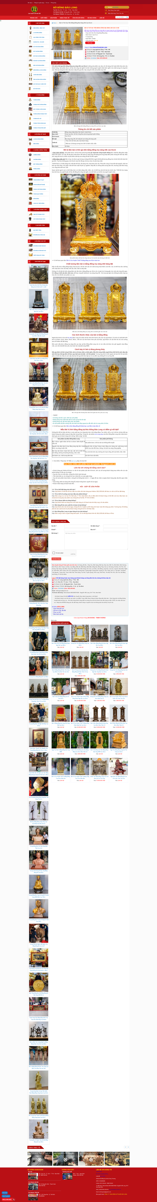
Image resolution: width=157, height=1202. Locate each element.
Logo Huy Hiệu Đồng (38, 203)
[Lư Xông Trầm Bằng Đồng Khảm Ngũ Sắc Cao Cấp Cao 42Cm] (39, 567)
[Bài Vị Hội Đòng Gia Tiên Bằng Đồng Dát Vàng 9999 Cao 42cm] (99, 739)
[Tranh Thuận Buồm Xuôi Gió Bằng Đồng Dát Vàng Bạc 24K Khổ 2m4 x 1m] (39, 445)
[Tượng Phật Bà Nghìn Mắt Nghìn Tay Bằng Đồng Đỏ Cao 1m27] (39, 933)
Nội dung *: (55, 533)
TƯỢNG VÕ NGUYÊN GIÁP (39, 128)
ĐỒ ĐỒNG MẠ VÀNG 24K (39, 234)
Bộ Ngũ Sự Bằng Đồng (39, 60)
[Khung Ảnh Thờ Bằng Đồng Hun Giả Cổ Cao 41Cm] (119, 660)
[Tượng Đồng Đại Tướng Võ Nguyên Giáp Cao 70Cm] (39, 908)
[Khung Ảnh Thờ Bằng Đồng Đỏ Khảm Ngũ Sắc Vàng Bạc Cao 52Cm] (99, 660)
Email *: (54, 529)
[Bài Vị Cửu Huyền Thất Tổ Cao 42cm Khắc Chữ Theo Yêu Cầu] (119, 686)
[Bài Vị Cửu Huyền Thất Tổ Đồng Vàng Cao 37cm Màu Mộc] (80, 766)
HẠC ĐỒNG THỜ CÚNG (38, 37)
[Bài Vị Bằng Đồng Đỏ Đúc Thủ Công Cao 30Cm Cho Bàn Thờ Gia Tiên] (39, 1055)
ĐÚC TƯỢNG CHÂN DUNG (39, 109)
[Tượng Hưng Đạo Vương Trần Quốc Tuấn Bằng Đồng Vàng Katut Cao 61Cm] (39, 1080)
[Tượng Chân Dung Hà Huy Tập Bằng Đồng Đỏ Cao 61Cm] (39, 859)
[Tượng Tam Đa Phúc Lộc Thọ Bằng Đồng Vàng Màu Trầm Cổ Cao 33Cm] (39, 688)
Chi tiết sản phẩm (59, 63)
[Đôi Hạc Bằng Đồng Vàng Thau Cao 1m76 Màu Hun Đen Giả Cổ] (39, 810)
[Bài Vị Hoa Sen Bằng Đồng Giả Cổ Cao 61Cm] (61, 686)
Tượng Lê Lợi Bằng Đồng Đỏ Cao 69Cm (38, 676)
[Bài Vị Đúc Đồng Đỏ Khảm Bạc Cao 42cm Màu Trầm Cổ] (119, 713)
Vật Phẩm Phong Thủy (39, 219)
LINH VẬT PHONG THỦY (39, 214)
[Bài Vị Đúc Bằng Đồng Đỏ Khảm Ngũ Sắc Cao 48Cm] (99, 633)
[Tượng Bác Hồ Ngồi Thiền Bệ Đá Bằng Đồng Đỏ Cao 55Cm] (39, 1129)
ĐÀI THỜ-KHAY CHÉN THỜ (39, 84)
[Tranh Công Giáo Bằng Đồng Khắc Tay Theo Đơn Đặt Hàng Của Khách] (39, 1006)
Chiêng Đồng (36, 154)
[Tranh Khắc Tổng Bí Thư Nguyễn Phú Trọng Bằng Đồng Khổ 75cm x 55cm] (39, 737)
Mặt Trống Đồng (37, 164)
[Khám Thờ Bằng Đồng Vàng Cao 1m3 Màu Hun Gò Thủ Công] (99, 766)
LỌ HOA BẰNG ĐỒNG (38, 139)
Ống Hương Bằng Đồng (39, 79)
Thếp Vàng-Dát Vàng (39, 255)
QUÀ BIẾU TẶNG (37, 230)
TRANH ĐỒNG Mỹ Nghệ (39, 184)
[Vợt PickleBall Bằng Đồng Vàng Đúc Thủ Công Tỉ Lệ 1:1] (39, 786)
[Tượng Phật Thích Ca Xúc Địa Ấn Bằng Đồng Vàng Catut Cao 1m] (39, 396)
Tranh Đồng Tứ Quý (38, 180)
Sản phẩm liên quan (60, 623)
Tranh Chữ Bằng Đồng (39, 189)
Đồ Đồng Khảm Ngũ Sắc (39, 250)
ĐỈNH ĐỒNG (36, 143)
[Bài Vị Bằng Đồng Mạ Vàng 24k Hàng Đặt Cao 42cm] (61, 713)
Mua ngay (90, 42)
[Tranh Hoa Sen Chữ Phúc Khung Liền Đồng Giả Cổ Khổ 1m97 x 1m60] (39, 274)
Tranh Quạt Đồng (38, 194)
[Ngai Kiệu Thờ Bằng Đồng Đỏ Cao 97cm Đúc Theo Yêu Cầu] (119, 766)
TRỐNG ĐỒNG (36, 168)
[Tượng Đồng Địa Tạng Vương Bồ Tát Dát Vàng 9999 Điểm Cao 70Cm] (39, 884)
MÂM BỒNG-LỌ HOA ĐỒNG (39, 70)
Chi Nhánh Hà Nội (33, 1182)
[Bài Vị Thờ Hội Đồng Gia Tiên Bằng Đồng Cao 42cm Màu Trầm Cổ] (80, 739)
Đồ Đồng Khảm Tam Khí (39, 246)
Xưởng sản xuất (67, 1171)
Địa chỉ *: (93, 529)
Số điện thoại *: (95, 526)
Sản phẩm (53, 18)
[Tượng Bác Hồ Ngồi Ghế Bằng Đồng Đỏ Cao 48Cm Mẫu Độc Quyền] (39, 323)
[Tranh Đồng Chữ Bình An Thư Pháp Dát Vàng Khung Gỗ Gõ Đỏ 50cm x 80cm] (39, 957)
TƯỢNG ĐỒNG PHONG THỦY (40, 113)
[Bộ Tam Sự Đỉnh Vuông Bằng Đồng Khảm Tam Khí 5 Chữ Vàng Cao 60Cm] (39, 470)
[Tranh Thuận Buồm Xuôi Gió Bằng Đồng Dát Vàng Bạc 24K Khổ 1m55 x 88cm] (39, 421)
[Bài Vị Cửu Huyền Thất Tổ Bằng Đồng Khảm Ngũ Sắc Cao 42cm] (80, 713)
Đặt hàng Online (59, 521)
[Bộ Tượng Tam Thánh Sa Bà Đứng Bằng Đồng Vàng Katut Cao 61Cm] (39, 1104)
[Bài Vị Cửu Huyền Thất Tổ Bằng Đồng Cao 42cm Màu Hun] (61, 766)
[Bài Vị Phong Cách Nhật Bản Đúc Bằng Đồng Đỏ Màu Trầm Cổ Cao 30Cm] (80, 660)
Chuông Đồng (37, 159)
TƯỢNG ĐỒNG (36, 99)
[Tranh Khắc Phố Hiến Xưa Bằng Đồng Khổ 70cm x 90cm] (39, 347)
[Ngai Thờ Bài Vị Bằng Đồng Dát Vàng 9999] (61, 739)
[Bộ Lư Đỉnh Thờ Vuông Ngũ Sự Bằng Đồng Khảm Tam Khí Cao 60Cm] (39, 1031)
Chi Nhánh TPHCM (33, 1192)
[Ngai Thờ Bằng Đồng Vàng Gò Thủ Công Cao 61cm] (119, 739)
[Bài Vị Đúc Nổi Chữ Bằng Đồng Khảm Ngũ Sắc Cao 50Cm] (39, 298)
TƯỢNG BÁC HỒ (37, 118)
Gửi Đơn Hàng (56, 559)
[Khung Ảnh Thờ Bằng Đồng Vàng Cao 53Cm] (80, 633)
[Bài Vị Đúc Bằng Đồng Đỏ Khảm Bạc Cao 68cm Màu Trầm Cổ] (99, 713)
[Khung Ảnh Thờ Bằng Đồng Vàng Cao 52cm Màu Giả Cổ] (99, 686)
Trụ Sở (30, 1171)
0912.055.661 (6, 1199)
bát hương (74, 461)
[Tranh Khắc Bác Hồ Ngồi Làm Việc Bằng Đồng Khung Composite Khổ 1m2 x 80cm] (39, 761)
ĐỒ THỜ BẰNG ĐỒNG (38, 46)
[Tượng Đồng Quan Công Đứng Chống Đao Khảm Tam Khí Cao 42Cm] (39, 641)
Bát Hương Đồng (38, 51)
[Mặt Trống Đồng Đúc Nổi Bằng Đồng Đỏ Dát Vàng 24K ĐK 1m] (39, 982)
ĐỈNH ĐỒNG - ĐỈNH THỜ (39, 28)
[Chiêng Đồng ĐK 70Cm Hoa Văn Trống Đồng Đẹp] (39, 592)
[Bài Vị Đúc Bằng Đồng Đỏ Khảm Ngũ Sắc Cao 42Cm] (119, 633)
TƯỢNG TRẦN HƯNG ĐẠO (39, 123)
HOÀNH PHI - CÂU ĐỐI (38, 42)
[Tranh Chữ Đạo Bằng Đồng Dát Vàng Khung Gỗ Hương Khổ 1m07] (39, 543)
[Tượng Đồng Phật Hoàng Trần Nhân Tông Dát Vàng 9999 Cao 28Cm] (39, 616)
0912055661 (115, 7)
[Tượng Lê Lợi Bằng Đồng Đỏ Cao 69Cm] (39, 665)
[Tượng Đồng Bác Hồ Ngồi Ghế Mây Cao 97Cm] (39, 712)
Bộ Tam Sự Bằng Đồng (39, 56)
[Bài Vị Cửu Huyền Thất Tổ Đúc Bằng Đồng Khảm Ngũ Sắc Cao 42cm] (80, 686)
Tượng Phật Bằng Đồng (39, 104)
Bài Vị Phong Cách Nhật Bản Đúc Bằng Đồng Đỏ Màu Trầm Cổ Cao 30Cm (80, 671)
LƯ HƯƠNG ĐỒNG (37, 32)
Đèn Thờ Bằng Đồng (38, 65)
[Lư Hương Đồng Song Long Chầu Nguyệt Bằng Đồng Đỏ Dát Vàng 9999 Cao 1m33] (39, 519)
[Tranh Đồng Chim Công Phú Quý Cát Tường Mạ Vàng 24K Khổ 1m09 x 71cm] (39, 494)
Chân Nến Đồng (37, 74)
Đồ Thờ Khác (36, 88)
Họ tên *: (54, 526)
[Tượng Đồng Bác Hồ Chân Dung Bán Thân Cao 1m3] (39, 835)
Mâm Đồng (36, 198)
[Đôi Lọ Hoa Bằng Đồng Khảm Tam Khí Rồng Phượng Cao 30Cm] (39, 372)
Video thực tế (34, 1147)
